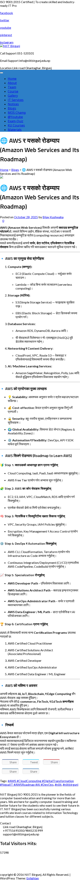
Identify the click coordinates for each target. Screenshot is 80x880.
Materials (15, 129)
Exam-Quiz (15, 121)
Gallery (13, 95)
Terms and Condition (14, 871)
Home (12, 78)
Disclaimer (7, 856)
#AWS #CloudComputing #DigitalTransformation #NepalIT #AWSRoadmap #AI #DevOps (37, 782)
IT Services (15, 100)
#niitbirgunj (70, 784)
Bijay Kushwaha (53, 217)
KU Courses (16, 125)
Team (12, 87)
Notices (13, 104)
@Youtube (15, 117)
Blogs (12, 108)
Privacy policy (9, 863)
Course (13, 91)
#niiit (58, 784)
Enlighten (32, 878)
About (12, 83)
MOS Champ (17, 112)
